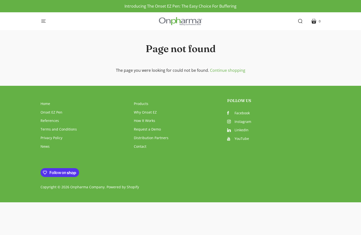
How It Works (144, 120)
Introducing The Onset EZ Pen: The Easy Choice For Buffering (180, 6)
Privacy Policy (51, 137)
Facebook (242, 113)
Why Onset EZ (145, 112)
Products (141, 103)
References (50, 120)
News (45, 146)
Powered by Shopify (123, 187)
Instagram (243, 121)
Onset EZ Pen (51, 112)
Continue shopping (227, 70)
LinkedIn (242, 130)
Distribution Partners (151, 137)
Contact (140, 146)
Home (45, 103)
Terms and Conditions (59, 129)
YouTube (242, 138)
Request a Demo (147, 129)
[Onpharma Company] (180, 21)
